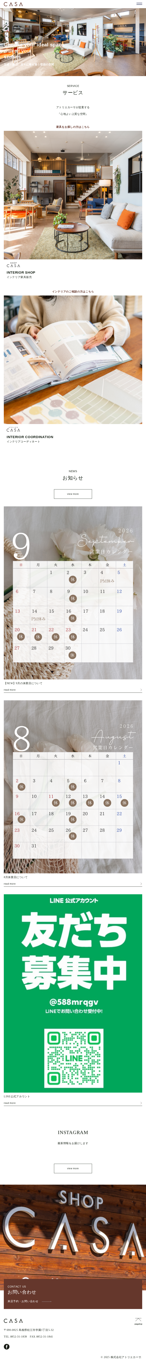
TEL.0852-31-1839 (15, 1336)
